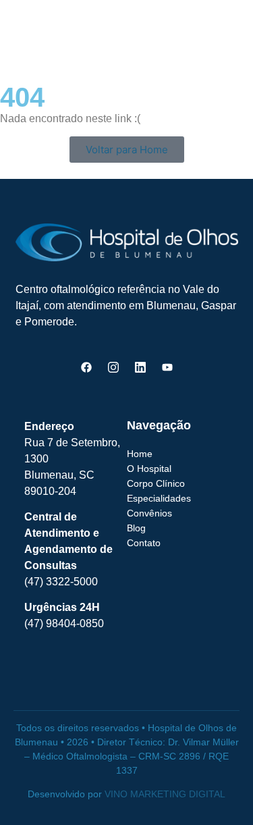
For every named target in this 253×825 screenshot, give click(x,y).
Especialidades (159, 498)
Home (139, 453)
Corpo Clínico (156, 483)
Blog (136, 528)
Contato (144, 543)
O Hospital (149, 468)
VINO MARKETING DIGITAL (165, 794)
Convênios (149, 513)
